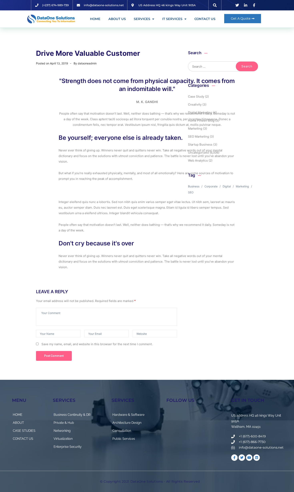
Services (142, 19)
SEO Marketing (198, 136)
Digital (227, 186)
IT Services (172, 19)
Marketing (195, 128)
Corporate (211, 186)
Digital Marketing (200, 112)
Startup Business (200, 144)
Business (193, 186)
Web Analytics (198, 160)
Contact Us (204, 19)
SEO (191, 192)
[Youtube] (249, 457)
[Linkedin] (256, 457)
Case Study (196, 96)
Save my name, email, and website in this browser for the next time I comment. (97, 344)
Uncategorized (198, 152)
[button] (215, 5)
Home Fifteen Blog (201, 120)
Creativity (195, 104)
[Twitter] (242, 457)
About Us (117, 19)
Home (95, 19)
